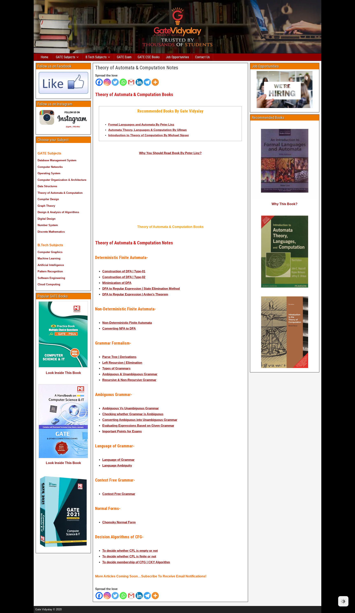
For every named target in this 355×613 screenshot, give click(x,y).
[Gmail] (131, 82)
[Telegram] (147, 82)
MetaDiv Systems (93, 608)
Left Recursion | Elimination (122, 362)
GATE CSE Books (149, 57)
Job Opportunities (177, 57)
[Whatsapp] (123, 82)
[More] (155, 82)
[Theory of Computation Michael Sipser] (170, 192)
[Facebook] (99, 82)
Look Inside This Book (63, 373)
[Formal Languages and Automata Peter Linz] (220, 192)
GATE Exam (124, 57)
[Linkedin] (139, 82)
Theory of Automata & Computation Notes (136, 68)
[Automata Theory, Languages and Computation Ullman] (120, 192)
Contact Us (202, 57)
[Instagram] (107, 82)
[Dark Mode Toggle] (343, 601)
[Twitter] (115, 82)
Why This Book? (284, 204)
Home (44, 57)
